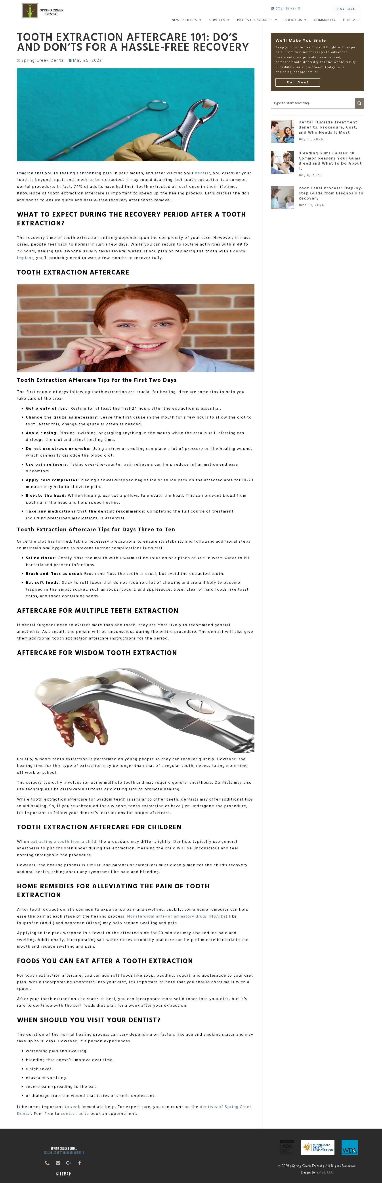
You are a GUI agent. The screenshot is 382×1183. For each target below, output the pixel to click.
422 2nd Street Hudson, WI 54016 (64, 1153)
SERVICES (217, 20)
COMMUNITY (325, 20)
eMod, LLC (325, 1172)
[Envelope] (58, 1163)
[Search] (359, 103)
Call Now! (298, 82)
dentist (202, 173)
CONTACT (351, 20)
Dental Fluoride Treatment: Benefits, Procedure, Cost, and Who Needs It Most (329, 127)
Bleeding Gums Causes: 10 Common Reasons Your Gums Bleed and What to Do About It (330, 161)
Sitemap (63, 1174)
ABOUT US (293, 20)
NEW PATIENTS (184, 20)
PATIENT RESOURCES (255, 20)
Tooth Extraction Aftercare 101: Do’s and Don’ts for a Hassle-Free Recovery (133, 43)
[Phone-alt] (47, 1163)
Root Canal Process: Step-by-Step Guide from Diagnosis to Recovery (331, 193)
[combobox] (313, 103)
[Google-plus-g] (69, 1163)
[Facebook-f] (79, 1163)
